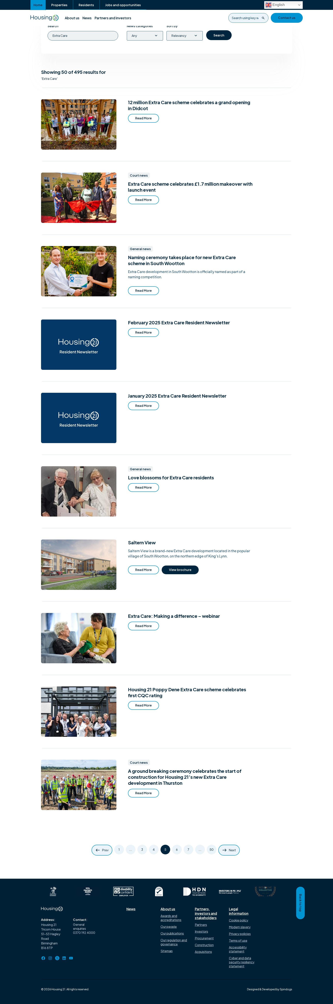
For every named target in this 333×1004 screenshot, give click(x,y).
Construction (204, 945)
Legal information (238, 911)
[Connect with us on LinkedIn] (64, 958)
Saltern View (142, 542)
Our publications (172, 933)
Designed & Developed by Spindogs (269, 989)
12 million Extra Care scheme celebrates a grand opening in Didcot (189, 105)
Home (38, 5)
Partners (201, 925)
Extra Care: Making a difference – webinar (174, 616)
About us (72, 18)
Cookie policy (238, 920)
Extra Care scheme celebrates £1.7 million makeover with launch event (190, 187)
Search (53, 26)
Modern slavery (240, 927)
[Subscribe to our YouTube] (71, 958)
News (87, 18)
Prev (105, 850)
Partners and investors (113, 18)
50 (211, 849)
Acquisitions (203, 952)
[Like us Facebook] (43, 958)
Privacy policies (240, 934)
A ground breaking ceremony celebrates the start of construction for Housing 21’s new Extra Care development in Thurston (184, 777)
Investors (201, 931)
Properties (59, 5)
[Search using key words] (263, 17)
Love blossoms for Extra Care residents (171, 477)
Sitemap (167, 951)
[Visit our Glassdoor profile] (57, 958)
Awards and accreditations (171, 918)
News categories (140, 26)
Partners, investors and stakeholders (206, 913)
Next (232, 850)
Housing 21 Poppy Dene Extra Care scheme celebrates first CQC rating (187, 692)
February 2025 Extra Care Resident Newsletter (179, 322)
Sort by (172, 26)
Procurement (204, 938)
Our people (169, 927)
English (278, 5)
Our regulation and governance (174, 942)
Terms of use (238, 940)
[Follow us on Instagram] (50, 958)
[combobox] (248, 18)
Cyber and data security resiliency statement (241, 962)
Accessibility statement (238, 949)
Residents (86, 5)
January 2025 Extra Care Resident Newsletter (177, 396)
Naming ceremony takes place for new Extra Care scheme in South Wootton (182, 260)
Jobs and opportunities (123, 5)
